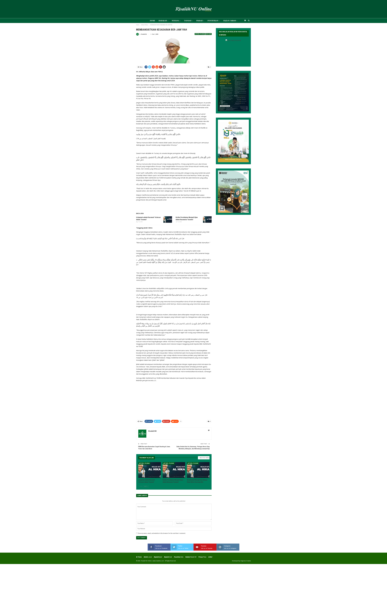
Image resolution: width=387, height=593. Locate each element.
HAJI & (229, 21)
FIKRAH (199, 21)
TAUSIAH (187, 21)
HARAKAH (163, 21)
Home (140, 557)
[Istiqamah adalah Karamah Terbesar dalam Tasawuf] (167, 219)
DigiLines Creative (246, 561)
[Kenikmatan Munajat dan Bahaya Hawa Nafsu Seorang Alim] (198, 470)
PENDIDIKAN (213, 21)
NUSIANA (175, 21)
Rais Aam (208, 34)
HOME (152, 21)
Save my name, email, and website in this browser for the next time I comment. (162, 533)
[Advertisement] (174, 402)
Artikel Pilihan (199, 34)
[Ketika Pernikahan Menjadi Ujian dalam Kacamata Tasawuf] (207, 219)
